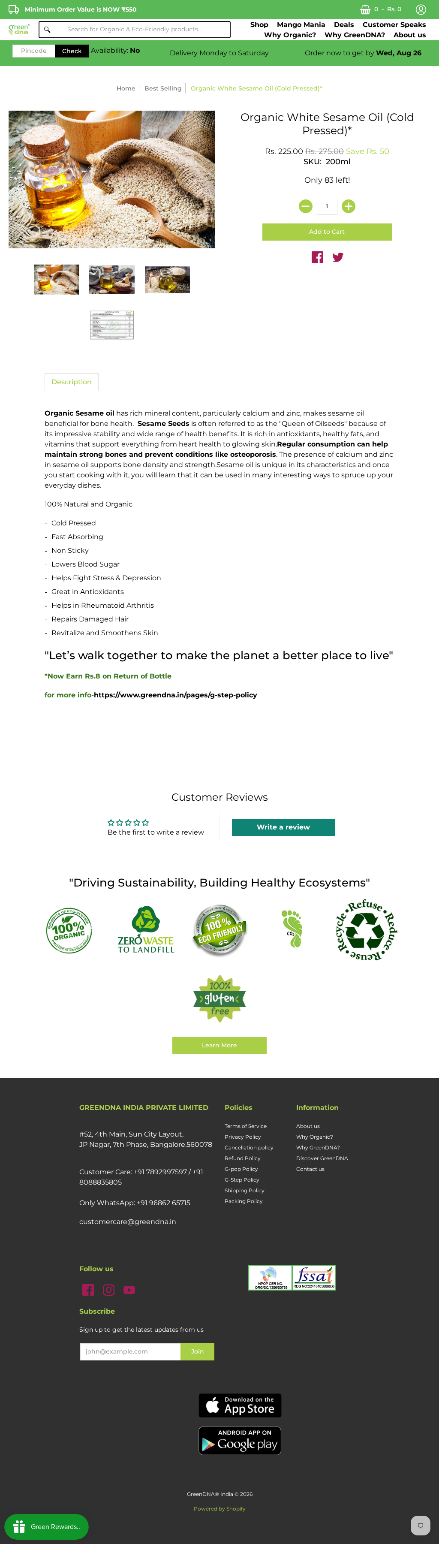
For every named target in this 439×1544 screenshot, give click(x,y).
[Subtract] (306, 206)
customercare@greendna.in (127, 1222)
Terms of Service (246, 1126)
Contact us (310, 1169)
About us (308, 1126)
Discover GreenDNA (322, 1158)
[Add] (348, 206)
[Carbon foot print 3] (293, 930)
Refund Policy (243, 1158)
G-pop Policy (241, 1169)
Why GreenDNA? (318, 1147)
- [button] (387, 9)
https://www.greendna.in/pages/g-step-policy (175, 695)
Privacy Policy (243, 1137)
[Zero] (145, 930)
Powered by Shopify (220, 1508)
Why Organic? (314, 1137)
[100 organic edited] (72, 929)
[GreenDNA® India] (19, 30)
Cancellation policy (249, 1147)
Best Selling (163, 88)
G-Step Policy (242, 1179)
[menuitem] (259, 25)
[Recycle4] (366, 930)
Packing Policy (244, 1201)
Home (126, 88)
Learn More (219, 1045)
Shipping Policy (245, 1190)
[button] (421, 9)
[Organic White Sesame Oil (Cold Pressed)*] (56, 279)
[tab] (72, 382)
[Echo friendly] (219, 930)
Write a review (283, 827)
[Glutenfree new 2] (219, 999)
